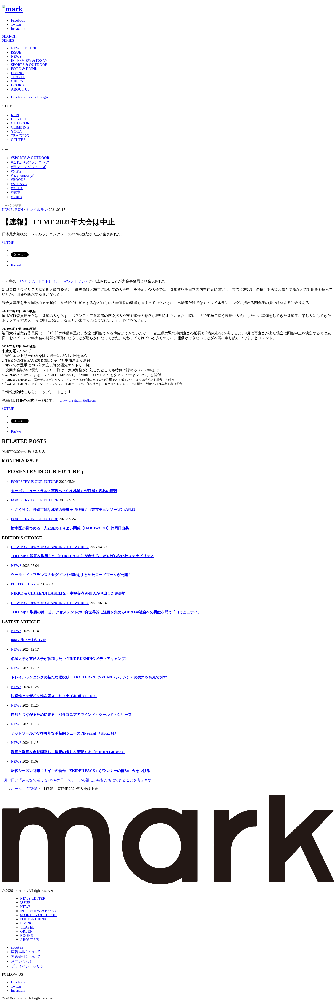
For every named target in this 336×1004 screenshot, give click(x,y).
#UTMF (8, 242)
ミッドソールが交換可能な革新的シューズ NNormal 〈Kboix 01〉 (64, 733)
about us (17, 947)
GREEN (17, 81)
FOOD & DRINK (24, 69)
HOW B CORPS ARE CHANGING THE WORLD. (50, 547)
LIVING (17, 73)
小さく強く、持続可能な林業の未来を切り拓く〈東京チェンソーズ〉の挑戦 (73, 509)
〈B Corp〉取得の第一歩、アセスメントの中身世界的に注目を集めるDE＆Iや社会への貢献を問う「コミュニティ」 (106, 612)
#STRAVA (19, 184)
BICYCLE (19, 119)
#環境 (15, 192)
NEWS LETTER (23, 48)
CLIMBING (20, 127)
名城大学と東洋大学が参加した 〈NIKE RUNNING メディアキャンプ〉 (70, 659)
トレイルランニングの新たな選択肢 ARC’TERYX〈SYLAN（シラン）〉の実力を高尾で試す (89, 677)
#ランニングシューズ (28, 167)
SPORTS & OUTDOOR (29, 65)
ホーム (16, 789)
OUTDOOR (20, 123)
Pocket (16, 265)
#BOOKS (18, 180)
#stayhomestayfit (23, 176)
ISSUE (16, 52)
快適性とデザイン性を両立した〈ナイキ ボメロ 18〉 (54, 696)
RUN (15, 115)
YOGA (16, 131)
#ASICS (17, 188)
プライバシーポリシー (29, 966)
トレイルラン (37, 210)
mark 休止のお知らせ (28, 640)
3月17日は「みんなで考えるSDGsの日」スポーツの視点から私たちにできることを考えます (77, 780)
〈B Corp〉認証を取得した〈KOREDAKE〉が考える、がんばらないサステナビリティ (82, 556)
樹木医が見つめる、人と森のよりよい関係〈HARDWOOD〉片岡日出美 (70, 528)
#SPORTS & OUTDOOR (30, 158)
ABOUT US (20, 89)
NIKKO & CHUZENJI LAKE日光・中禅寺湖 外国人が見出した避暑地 (68, 593)
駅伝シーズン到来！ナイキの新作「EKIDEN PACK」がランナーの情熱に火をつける (80, 771)
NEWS (16, 56)
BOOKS (17, 85)
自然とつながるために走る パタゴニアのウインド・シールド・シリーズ (71, 714)
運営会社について (25, 956)
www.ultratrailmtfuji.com (78, 400)
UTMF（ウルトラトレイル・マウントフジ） (52, 281)
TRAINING (20, 135)
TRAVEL (18, 77)
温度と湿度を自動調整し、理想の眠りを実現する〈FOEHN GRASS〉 (68, 752)
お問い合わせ (22, 961)
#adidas (16, 197)
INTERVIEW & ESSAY (29, 60)
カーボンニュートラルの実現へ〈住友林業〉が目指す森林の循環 (64, 491)
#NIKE (16, 171)
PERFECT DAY (23, 584)
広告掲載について (25, 952)
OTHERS (18, 140)
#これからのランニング (30, 162)
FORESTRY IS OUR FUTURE (34, 482)
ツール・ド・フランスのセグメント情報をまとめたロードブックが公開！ (71, 575)
